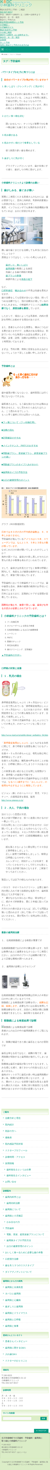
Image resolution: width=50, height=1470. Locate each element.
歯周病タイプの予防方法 (19, 1240)
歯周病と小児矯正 (14, 1216)
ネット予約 (12, 22)
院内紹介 (9, 1124)
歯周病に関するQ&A (15, 1348)
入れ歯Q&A (11, 1354)
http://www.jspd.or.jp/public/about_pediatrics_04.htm (25, 735)
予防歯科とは (8, 366)
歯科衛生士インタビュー (19, 1175)
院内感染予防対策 (14, 1144)
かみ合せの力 (13, 1222)
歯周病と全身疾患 (14, 1287)
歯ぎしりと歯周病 (14, 1306)
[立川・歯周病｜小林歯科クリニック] (16, 4)
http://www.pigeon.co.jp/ (12, 800)
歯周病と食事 (11, 1326)
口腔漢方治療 (11, 1259)
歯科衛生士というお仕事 (19, 1169)
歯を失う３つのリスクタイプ (19, 1265)
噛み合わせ (20, 290)
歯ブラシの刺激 (13, 275)
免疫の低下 (26, 279)
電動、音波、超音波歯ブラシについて (25, 1234)
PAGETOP (42, 1431)
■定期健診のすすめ (11, 438)
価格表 (8, 1137)
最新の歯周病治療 (10, 932)
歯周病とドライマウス (16, 1313)
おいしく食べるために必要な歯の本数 (24, 1252)
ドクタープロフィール (16, 1150)
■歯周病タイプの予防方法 (14, 472)
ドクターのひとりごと (16, 1361)
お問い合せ (10, 1182)
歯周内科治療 (13, 1203)
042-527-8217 (6, 12)
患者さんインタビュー (16, 1341)
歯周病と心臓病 (13, 1300)
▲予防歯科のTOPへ (11, 655)
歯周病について (13, 1209)
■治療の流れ (8, 430)
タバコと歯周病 (13, 1293)
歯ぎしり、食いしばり (17, 265)
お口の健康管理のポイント (20, 1246)
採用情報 (9, 1163)
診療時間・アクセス (15, 1157)
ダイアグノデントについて (18, 1272)
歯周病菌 (10, 268)
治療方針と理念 (13, 1118)
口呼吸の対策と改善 (12, 668)
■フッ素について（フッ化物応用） (19, 422)
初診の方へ (10, 1131)
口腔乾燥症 (7, 290)
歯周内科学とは (13, 1197)
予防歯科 (9, 1228)
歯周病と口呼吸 (13, 1319)
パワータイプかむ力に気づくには (18, 72)
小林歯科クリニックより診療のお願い (20, 182)
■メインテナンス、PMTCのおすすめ (20, 445)
